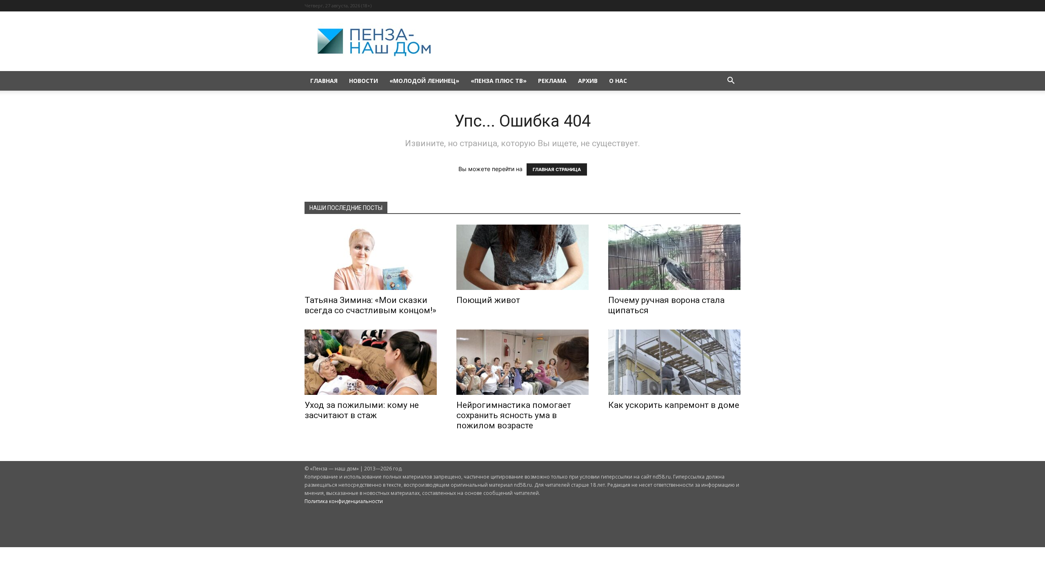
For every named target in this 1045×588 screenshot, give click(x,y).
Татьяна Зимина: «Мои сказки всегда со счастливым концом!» (370, 305)
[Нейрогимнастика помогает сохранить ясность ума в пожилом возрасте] (522, 362)
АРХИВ (588, 81)
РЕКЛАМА (552, 81)
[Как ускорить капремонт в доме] (674, 362)
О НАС (618, 81)
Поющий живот (488, 300)
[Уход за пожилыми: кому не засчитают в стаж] (371, 362)
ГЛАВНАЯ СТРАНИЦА (557, 169)
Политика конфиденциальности (344, 501)
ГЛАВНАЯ (324, 81)
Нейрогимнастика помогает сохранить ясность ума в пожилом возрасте (513, 415)
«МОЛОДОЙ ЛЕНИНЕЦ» (424, 81)
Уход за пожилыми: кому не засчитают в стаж (362, 410)
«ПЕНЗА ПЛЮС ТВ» (499, 81)
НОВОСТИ (363, 81)
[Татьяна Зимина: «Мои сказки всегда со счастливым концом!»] (371, 257)
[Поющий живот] (522, 257)
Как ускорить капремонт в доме (673, 405)
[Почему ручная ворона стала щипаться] (674, 257)
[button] (730, 81)
